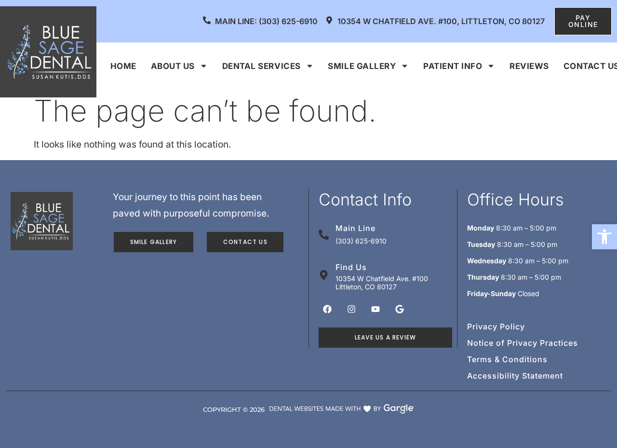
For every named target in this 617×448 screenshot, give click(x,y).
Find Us (351, 267)
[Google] (399, 309)
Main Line (355, 228)
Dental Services (261, 66)
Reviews (529, 66)
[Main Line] (324, 235)
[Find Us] (324, 275)
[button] (604, 236)
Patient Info (452, 66)
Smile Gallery (362, 66)
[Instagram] (351, 309)
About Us (173, 66)
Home (123, 66)
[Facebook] (327, 309)
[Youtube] (375, 309)
